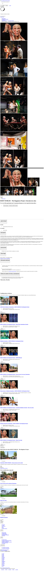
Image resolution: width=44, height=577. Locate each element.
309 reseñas (3, 198)
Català (3, 554)
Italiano (3, 560)
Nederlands (3, 561)
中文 (2, 566)
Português (3, 563)
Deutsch (3, 556)
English (3, 553)
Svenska (3, 565)
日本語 (3, 562)
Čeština (3, 555)
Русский (3, 564)
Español (3, 558)
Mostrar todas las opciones (4, 468)
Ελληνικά (3, 557)
